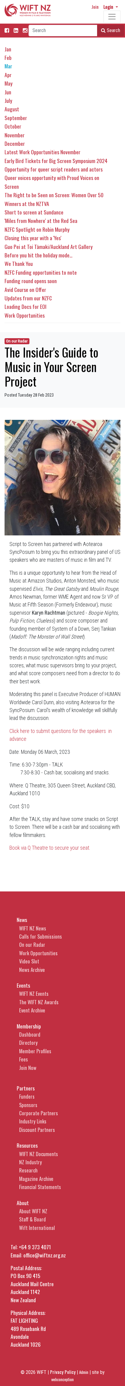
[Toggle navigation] (111, 17)
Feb (8, 57)
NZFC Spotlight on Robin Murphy (37, 229)
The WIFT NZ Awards (39, 1002)
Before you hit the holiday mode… (39, 255)
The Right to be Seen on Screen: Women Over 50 (54, 195)
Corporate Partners (38, 1113)
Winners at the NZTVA (27, 204)
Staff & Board (32, 1219)
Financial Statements (40, 1187)
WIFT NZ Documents (38, 1154)
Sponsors (28, 1105)
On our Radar (17, 341)
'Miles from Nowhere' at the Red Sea (41, 220)
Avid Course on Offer (25, 289)
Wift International (37, 1227)
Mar (8, 66)
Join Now (27, 1067)
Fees (23, 1059)
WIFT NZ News (32, 928)
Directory (28, 1042)
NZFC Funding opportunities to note (41, 272)
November (15, 135)
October (13, 126)
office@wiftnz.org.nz (44, 1255)
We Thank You (19, 263)
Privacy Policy (63, 1371)
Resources (27, 1145)
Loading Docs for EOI (25, 306)
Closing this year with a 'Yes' (33, 238)
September (16, 118)
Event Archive (32, 1010)
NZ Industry (30, 1162)
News (22, 919)
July (8, 100)
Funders (27, 1096)
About (23, 1203)
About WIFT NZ (33, 1211)
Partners (26, 1088)
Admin (83, 1372)
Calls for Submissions (40, 936)
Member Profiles (35, 1051)
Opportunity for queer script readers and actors (54, 169)
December (15, 143)
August (12, 109)
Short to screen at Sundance (34, 212)
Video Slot (29, 961)
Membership (29, 1026)
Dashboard (29, 1034)
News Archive (32, 969)
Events (23, 985)
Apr (8, 75)
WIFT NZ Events (34, 993)
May (8, 83)
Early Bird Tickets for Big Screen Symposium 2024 (56, 161)
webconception (62, 1379)
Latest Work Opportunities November (42, 152)
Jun (8, 92)
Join (95, 6)
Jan (8, 49)
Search (113, 30)
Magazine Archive (36, 1178)
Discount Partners (37, 1129)
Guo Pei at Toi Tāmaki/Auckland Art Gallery (49, 246)
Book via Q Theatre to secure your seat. (49, 848)
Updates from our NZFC (28, 298)
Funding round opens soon (31, 281)
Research (28, 1170)
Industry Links (32, 1121)
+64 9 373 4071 (35, 1247)
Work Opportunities (25, 315)
